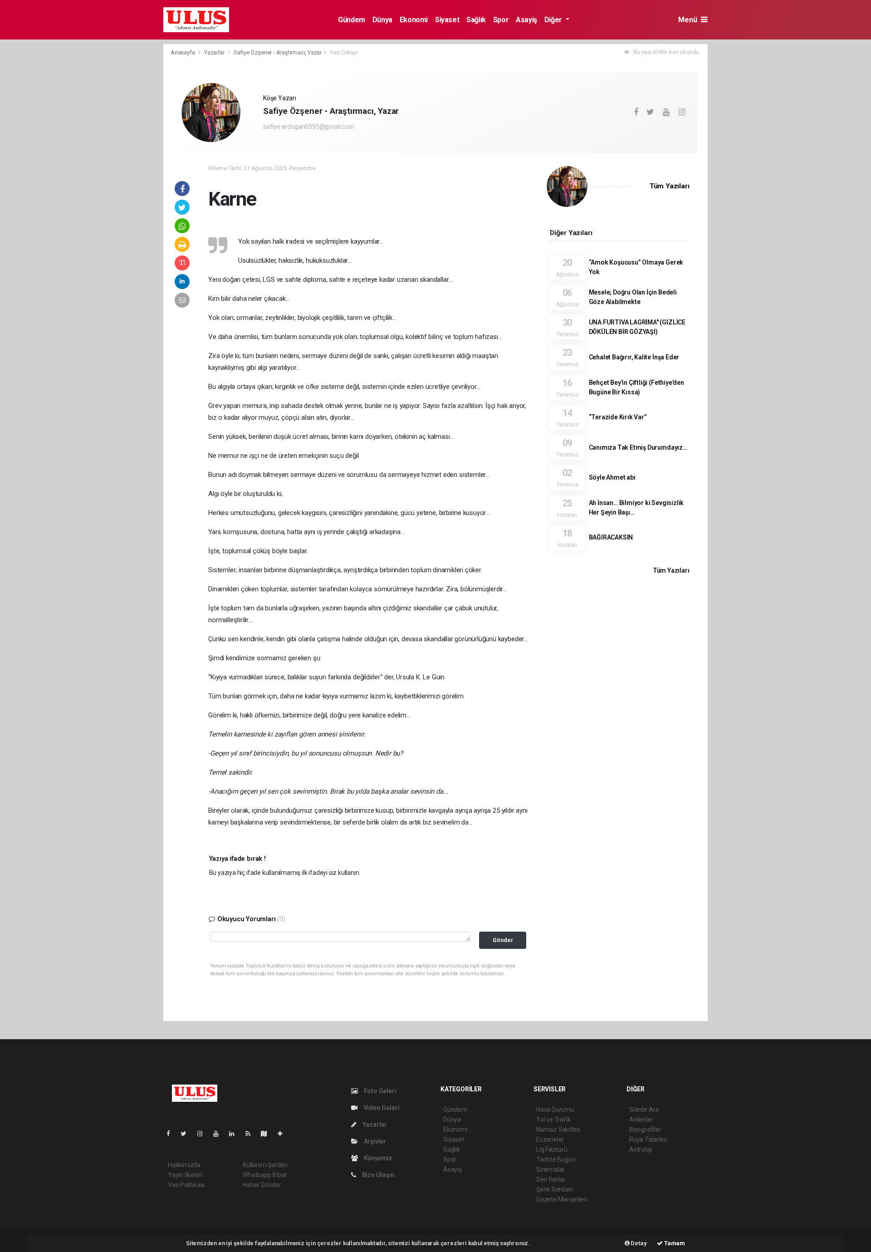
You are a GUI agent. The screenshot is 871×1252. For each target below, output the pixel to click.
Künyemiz (377, 1158)
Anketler (641, 1119)
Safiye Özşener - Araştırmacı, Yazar (278, 52)
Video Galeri (380, 1107)
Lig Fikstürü (552, 1149)
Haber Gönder (262, 1184)
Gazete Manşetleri (561, 1199)
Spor (501, 19)
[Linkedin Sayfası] (235, 1133)
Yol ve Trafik (553, 1119)
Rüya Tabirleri (648, 1139)
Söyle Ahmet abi (612, 477)
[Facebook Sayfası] (171, 1133)
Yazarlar (214, 52)
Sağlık (476, 19)
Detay (638, 1243)
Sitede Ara (644, 1109)
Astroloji (640, 1149)
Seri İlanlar (551, 1179)
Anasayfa (183, 52)
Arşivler (374, 1141)
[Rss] (251, 1133)
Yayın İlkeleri (185, 1174)
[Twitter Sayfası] (187, 1133)
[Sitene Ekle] (284, 1133)
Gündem (351, 19)
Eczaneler (550, 1139)
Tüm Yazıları (670, 186)
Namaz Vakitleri (558, 1129)
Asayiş (526, 19)
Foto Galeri (379, 1091)
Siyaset (447, 19)
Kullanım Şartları (265, 1165)
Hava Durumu (555, 1109)
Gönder (503, 940)
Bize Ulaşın (377, 1174)
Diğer (554, 19)
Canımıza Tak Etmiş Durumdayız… (638, 447)
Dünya (382, 19)
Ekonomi (414, 19)
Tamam (674, 1243)
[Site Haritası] (267, 1133)
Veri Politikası (186, 1184)
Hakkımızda (184, 1165)
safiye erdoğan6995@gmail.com (308, 126)
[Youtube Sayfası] (219, 1133)
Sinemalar (550, 1169)
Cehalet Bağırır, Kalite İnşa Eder (634, 357)
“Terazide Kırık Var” (618, 417)
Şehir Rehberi (554, 1189)
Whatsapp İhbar (265, 1174)
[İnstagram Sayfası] (203, 1133)
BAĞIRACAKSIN (611, 537)
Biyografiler (645, 1129)
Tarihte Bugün (556, 1159)
